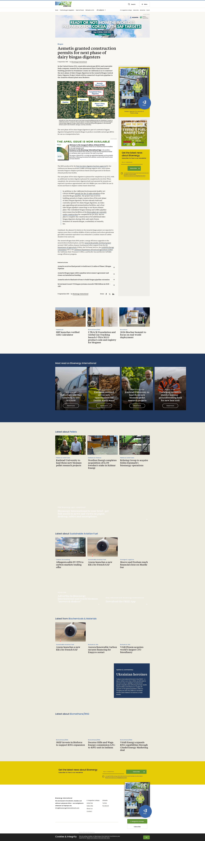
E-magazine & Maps (126, 10)
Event (148, 10)
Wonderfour (91, 832)
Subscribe (136, 10)
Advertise (142, 10)
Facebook (105, 806)
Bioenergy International (79, 62)
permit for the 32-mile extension (87, 193)
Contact (89, 811)
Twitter (104, 803)
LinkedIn (105, 800)
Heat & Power (80, 10)
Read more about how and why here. (98, 838)
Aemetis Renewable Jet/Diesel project (98, 243)
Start (56, 10)
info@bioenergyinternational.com (67, 808)
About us (89, 808)
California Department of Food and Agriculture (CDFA (93, 249)
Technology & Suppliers (67, 10)
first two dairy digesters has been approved (91, 166)
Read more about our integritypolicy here (134, 175)
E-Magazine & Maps (137, 821)
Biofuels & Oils (90, 10)
